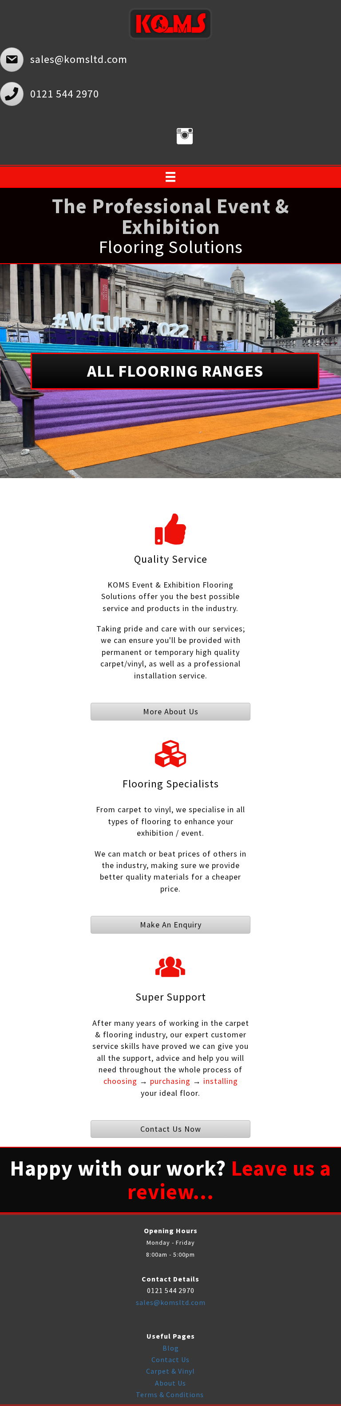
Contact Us (170, 1359)
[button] (175, 371)
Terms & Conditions (171, 1394)
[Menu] (170, 176)
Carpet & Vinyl (170, 1371)
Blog (171, 1348)
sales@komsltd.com (171, 1302)
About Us (170, 1383)
